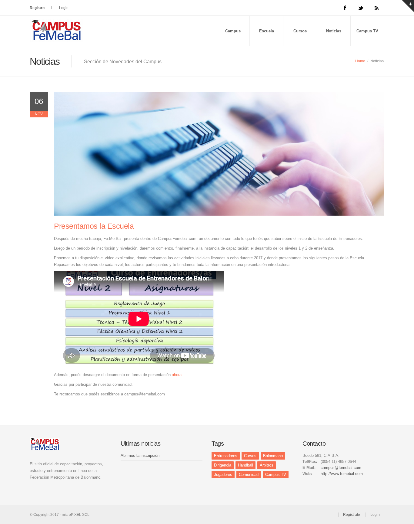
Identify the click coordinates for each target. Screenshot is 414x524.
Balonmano (273, 456)
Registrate (351, 515)
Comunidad (249, 474)
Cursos (300, 31)
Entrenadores (225, 456)
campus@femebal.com (341, 467)
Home (360, 61)
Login (63, 8)
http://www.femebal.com (342, 473)
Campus (233, 31)
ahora (177, 374)
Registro (37, 8)
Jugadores (223, 474)
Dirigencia (222, 465)
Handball (245, 465)
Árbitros (266, 465)
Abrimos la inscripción (140, 455)
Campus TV (367, 31)
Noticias (333, 31)
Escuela (266, 31)
